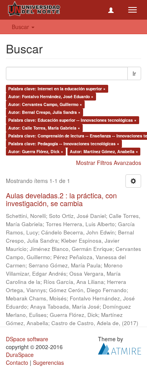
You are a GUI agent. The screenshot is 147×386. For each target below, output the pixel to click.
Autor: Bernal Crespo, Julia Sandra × (44, 112)
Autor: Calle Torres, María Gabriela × (44, 128)
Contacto (17, 362)
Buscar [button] (21, 27)
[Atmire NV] (119, 347)
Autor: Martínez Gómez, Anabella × (104, 151)
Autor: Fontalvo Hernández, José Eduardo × (50, 96)
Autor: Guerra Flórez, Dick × (35, 151)
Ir (134, 73)
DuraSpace (20, 355)
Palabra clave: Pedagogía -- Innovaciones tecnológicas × (63, 143)
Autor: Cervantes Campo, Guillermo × (45, 104)
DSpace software (27, 339)
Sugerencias (48, 362)
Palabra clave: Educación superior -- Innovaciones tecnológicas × (72, 120)
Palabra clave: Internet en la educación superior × (56, 88)
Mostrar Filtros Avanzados (108, 162)
